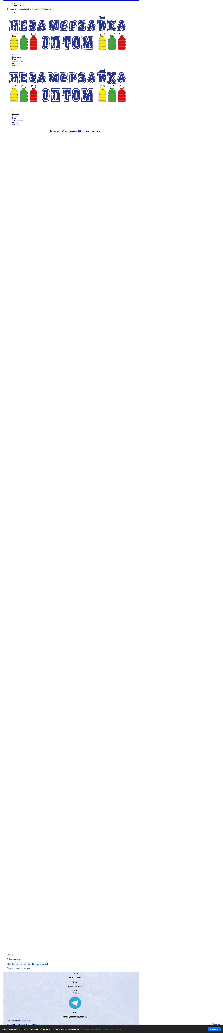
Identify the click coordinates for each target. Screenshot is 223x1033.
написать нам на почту (21, 809)
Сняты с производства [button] (19, 285)
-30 (24, 964)
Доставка (12, 693)
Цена (10, 571)
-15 (12, 964)
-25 (20, 964)
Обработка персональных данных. (18, 1020)
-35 (28, 964)
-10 (8, 964)
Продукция (13, 139)
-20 (16, 964)
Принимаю (214, 1029)
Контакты (12, 819)
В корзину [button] (17, 213)
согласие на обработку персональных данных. (103, 1029)
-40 (32, 964)
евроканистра (41, 964)
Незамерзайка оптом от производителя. (24, 1024)
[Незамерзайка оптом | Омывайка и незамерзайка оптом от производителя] (67, 51)
